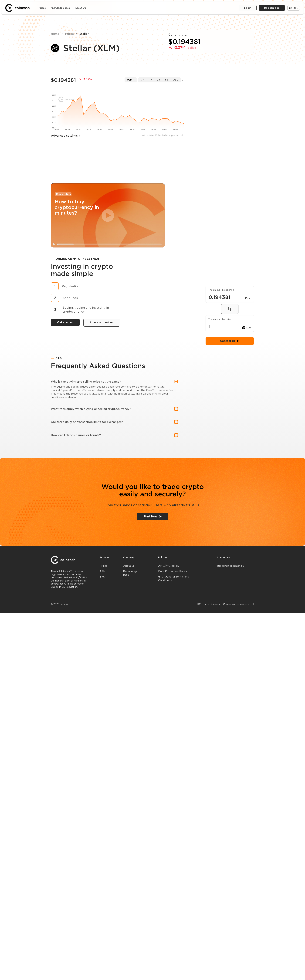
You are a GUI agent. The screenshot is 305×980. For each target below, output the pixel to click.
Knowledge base (60, 8)
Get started (65, 322)
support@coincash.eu (230, 565)
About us (129, 565)
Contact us (227, 436)
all (175, 79)
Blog (102, 576)
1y (151, 79)
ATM (102, 571)
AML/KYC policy (168, 565)
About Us (80, 8)
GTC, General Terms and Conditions (173, 578)
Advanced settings (64, 135)
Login (247, 8)
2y (158, 79)
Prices (42, 8)
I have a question (102, 322)
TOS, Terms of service (209, 604)
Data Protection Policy (172, 571)
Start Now (150, 516)
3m (143, 79)
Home (55, 33)
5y (166, 79)
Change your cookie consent (238, 604)
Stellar (84, 33)
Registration (272, 8)
